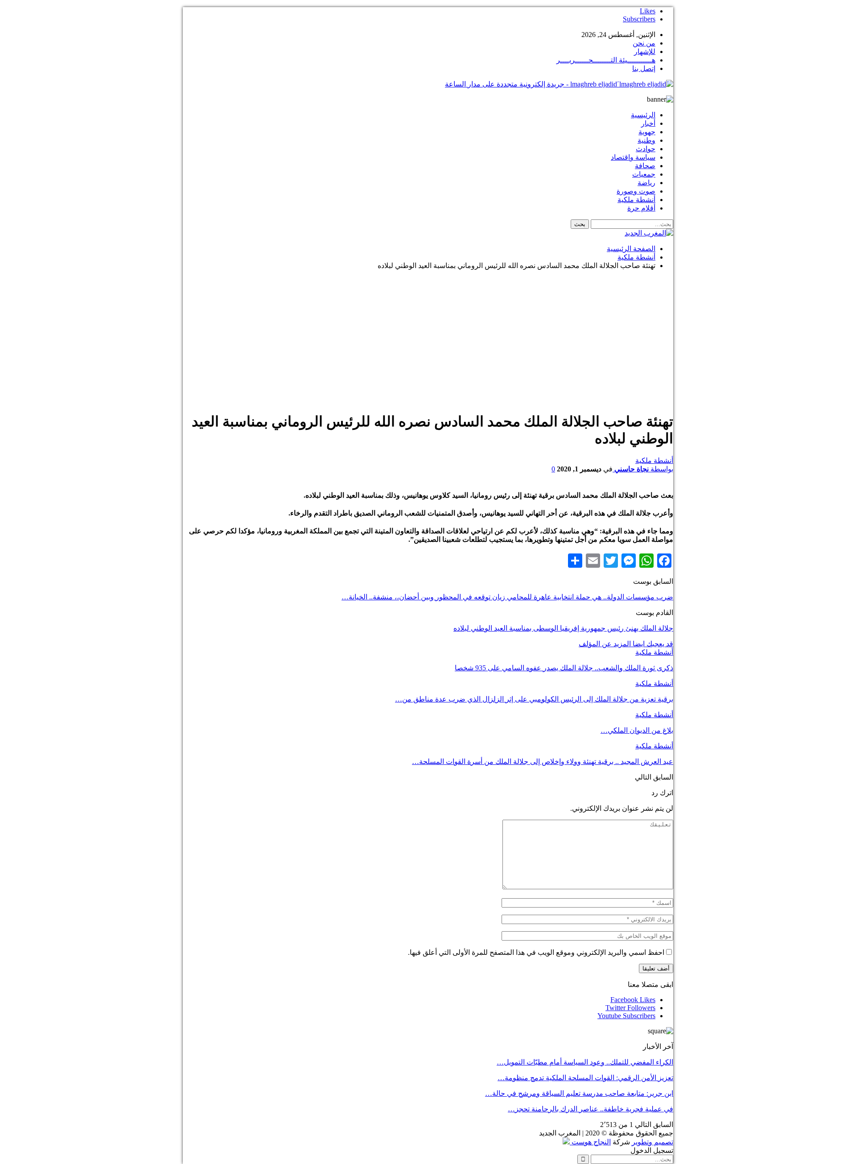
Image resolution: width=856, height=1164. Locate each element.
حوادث (645, 149)
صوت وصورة (636, 191)
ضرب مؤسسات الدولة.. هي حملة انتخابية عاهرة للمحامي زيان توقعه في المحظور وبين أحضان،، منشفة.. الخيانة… (507, 597)
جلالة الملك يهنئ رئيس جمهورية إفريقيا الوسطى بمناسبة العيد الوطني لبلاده (563, 628)
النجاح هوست (590, 1142)
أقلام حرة (641, 208)
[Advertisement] (428, 339)
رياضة (646, 182)
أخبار (648, 123)
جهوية (646, 132)
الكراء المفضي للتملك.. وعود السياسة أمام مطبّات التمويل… (585, 1062)
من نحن (644, 43)
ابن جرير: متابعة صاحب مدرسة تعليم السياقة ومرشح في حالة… (579, 1093)
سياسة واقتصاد (633, 157)
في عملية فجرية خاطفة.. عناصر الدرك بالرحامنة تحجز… (590, 1109)
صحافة (645, 165)
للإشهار (644, 51)
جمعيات (643, 174)
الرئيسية (643, 115)
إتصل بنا (643, 68)
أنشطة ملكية (636, 199)
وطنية (646, 140)
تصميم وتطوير (652, 1142)
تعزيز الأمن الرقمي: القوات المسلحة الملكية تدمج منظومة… (585, 1077)
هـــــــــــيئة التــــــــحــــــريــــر (605, 60)
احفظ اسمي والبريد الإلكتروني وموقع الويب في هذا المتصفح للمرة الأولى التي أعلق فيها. (536, 952)
